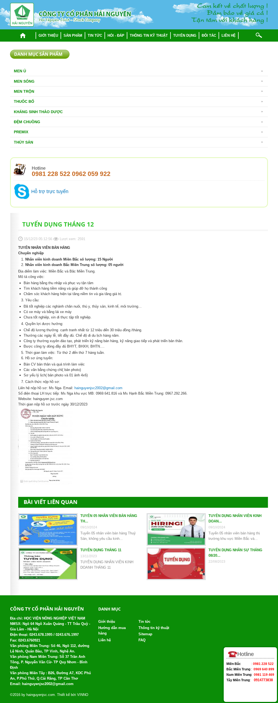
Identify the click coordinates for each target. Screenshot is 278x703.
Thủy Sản (23, 142)
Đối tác (209, 35)
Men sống (24, 81)
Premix (21, 132)
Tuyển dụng (184, 35)
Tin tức (95, 35)
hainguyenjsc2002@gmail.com (98, 388)
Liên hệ (229, 35)
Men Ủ (20, 71)
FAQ (142, 640)
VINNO (82, 695)
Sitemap (145, 634)
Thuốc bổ (24, 101)
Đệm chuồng (27, 122)
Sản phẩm (73, 35)
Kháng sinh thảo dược (38, 112)
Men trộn (24, 91)
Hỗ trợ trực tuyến (49, 191)
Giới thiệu (48, 35)
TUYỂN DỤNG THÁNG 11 (100, 550)
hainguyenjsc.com (40, 695)
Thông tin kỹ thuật (149, 35)
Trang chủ (22, 35)
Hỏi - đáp (116, 35)
